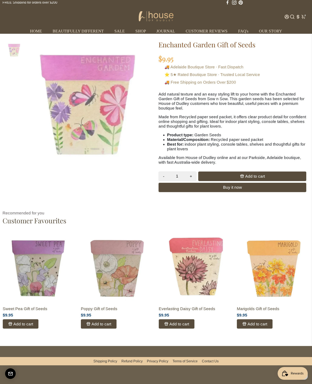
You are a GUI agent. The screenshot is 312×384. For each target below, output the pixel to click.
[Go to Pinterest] (241, 2)
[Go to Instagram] (234, 2)
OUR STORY (270, 31)
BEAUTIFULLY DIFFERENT (78, 31)
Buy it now (232, 187)
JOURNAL (165, 31)
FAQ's (243, 31)
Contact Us (210, 361)
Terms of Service (185, 361)
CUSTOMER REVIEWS (207, 31)
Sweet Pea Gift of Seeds (25, 309)
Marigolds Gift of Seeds (258, 309)
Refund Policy (132, 361)
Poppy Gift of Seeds (99, 309)
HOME (36, 31)
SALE (119, 31)
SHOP (140, 31)
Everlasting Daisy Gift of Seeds (187, 309)
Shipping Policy (105, 361)
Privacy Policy (157, 361)
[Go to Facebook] (227, 2)
